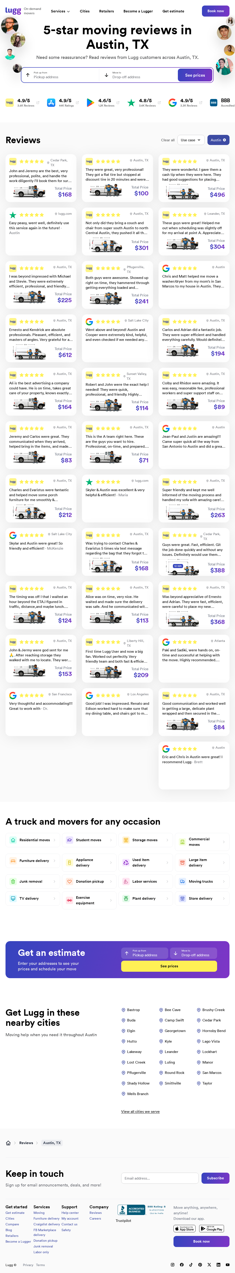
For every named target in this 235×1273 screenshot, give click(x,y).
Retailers (106, 11)
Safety (66, 1230)
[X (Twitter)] (209, 1265)
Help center (70, 1213)
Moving (39, 1213)
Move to (116, 72)
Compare (12, 1224)
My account (70, 1218)
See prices (195, 75)
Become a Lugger (18, 1241)
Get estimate (173, 11)
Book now (215, 11)
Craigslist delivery (47, 1224)
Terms (40, 1265)
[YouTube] (227, 1265)
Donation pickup (45, 1240)
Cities (85, 11)
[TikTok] (191, 1265)
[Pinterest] (200, 1265)
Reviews (26, 1142)
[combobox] (59, 75)
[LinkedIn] (218, 1265)
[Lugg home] (13, 11)
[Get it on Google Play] (211, 1228)
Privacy (28, 1265)
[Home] (8, 1143)
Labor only (41, 1252)
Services (58, 11)
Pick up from (40, 72)
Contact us (69, 1224)
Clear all (168, 140)
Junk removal (43, 1246)
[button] (41, 178)
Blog (9, 1230)
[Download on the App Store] (184, 1228)
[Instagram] (172, 1265)
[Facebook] (182, 1265)
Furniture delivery (46, 1218)
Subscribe (215, 1178)
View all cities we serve (140, 1111)
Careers (95, 1218)
